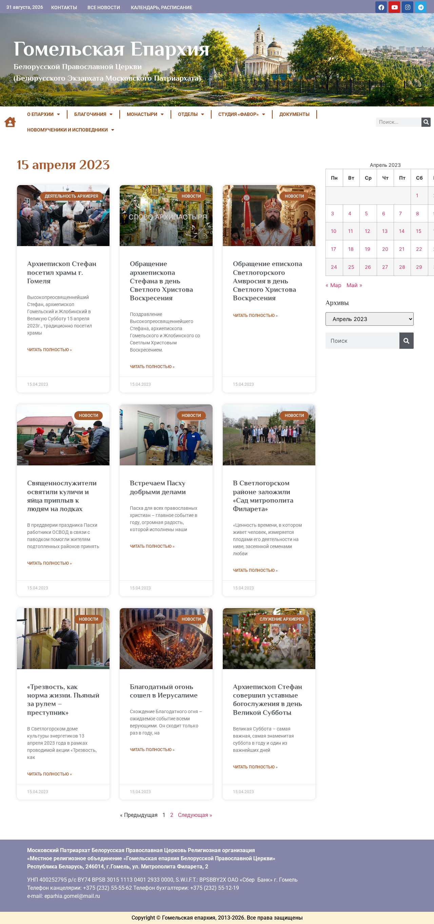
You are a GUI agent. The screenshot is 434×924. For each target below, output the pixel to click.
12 (367, 231)
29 (419, 267)
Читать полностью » (49, 349)
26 (368, 267)
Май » (354, 285)
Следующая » (195, 815)
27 (385, 267)
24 (334, 267)
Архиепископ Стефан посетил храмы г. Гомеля (61, 272)
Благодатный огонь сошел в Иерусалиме (164, 691)
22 (419, 249)
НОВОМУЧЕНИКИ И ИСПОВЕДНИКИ (67, 130)
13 (385, 231)
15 (418, 231)
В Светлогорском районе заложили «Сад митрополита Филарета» (263, 496)
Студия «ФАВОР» (238, 114)
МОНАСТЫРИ (142, 114)
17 (333, 249)
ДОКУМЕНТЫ (294, 114)
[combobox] (362, 341)
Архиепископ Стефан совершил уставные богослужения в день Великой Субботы (267, 700)
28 (402, 267)
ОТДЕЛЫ (188, 114)
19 (367, 249)
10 (333, 231)
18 (351, 249)
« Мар (333, 285)
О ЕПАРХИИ (40, 114)
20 (385, 249)
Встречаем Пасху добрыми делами (158, 487)
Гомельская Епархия (112, 48)
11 (350, 231)
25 (351, 267)
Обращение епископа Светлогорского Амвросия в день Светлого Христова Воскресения (267, 281)
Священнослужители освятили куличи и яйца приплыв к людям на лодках (62, 496)
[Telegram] (421, 7)
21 (402, 249)
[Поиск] (426, 122)
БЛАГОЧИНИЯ (90, 114)
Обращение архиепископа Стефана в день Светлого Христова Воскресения (161, 281)
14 (402, 231)
